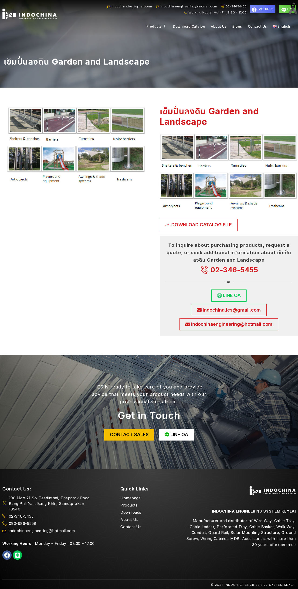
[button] (199, 225)
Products (154, 26)
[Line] (17, 555)
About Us (219, 26)
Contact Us (257, 26)
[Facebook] (7, 555)
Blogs (237, 26)
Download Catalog (189, 26)
